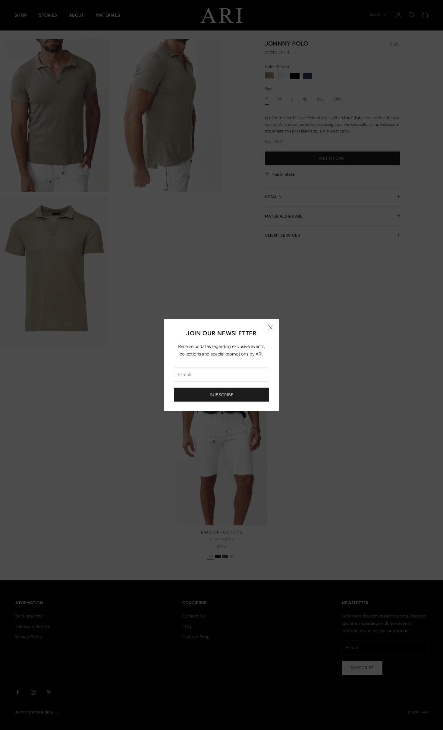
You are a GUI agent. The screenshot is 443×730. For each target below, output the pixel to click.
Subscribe (221, 394)
